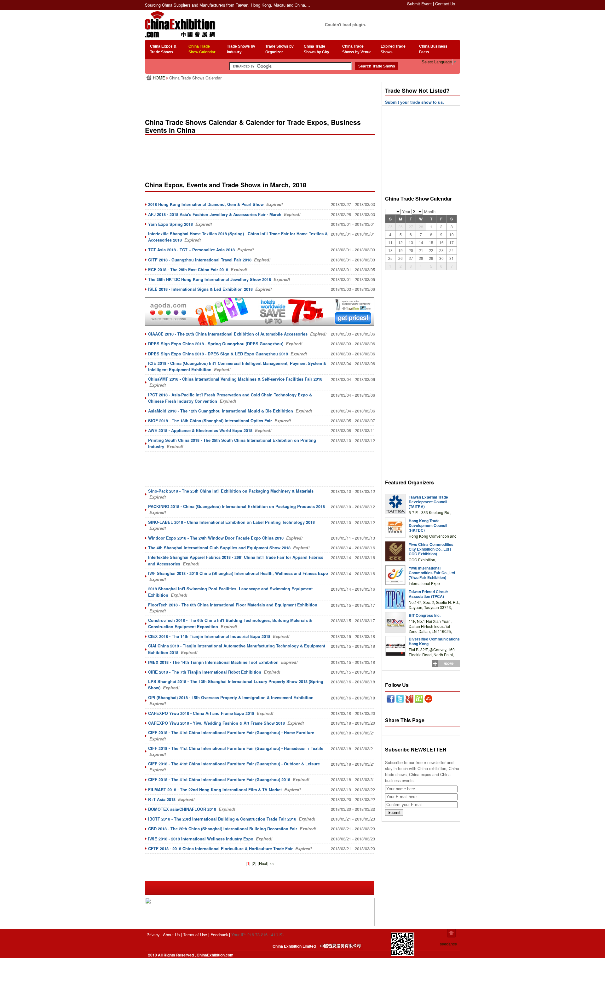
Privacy (153, 935)
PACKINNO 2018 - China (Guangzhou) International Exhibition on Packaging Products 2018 (236, 506)
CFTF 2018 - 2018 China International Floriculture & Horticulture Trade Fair (220, 848)
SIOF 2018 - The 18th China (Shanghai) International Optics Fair (210, 421)
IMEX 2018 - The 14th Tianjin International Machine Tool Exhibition (213, 662)
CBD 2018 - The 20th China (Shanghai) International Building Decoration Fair (222, 829)
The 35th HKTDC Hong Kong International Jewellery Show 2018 (209, 279)
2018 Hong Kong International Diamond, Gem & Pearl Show (206, 204)
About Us (171, 935)
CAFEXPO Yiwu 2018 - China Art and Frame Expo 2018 (201, 713)
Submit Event (419, 4)
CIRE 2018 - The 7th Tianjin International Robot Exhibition (204, 672)
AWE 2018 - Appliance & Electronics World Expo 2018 (200, 430)
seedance (448, 944)
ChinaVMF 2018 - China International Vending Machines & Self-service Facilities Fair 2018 (235, 379)
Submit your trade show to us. (414, 102)
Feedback (219, 935)
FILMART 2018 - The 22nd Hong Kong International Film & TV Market (215, 789)
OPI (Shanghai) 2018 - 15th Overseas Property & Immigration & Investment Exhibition (231, 697)
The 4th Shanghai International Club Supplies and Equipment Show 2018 (219, 548)
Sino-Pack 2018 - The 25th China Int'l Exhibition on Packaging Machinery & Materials (231, 491)
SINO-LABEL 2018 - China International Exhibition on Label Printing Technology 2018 (231, 522)
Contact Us (445, 4)
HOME (159, 78)
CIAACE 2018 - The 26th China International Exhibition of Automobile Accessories (228, 334)
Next (263, 863)
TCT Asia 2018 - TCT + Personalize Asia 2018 (191, 250)
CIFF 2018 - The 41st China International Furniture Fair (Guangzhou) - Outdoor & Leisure (234, 764)
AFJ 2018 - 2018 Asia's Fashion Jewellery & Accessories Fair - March (214, 214)
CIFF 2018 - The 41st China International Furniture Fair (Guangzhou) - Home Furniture (231, 732)
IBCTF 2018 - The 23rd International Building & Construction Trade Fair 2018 (222, 819)
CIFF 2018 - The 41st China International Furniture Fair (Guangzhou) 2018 (219, 779)
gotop (451, 933)
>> (272, 863)
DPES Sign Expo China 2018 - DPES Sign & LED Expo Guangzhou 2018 (218, 354)
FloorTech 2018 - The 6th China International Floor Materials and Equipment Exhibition (232, 605)
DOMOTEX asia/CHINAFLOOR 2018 (182, 809)
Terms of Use (195, 935)
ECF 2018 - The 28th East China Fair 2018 (188, 269)
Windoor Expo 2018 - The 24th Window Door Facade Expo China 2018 (216, 538)
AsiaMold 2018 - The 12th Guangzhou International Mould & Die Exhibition (220, 411)
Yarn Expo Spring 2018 (170, 224)
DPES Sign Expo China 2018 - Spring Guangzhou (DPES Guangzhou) (215, 344)
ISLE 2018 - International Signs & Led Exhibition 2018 (200, 289)
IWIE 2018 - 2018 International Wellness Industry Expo (200, 839)
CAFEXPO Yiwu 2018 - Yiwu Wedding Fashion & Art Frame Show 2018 (216, 723)
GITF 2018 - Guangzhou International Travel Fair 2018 (199, 260)
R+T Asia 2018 (162, 799)
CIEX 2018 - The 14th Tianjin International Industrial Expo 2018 (209, 636)
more (448, 663)
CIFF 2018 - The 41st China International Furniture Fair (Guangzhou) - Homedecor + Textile (235, 748)
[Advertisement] (261, 98)
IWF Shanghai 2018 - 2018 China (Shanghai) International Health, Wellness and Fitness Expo (238, 573)
